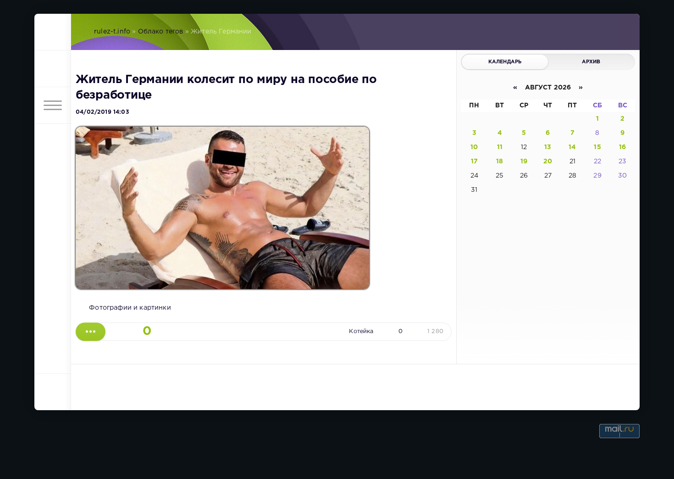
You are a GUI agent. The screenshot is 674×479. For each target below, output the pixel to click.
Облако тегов (160, 31)
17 (474, 161)
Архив (591, 62)
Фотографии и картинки (130, 308)
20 (547, 161)
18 (499, 161)
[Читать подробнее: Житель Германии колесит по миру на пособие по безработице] (90, 332)
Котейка (361, 331)
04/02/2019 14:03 (102, 112)
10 (474, 147)
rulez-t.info (112, 31)
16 (622, 147)
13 (547, 147)
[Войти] (52, 68)
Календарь (505, 62)
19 (523, 161)
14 (572, 147)
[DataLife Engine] (52, 32)
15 (597, 147)
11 (500, 147)
